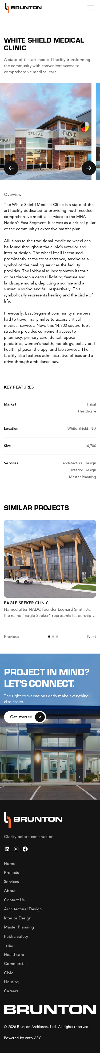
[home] (23, 8)
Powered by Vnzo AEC (22, 1038)
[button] (89, 8)
